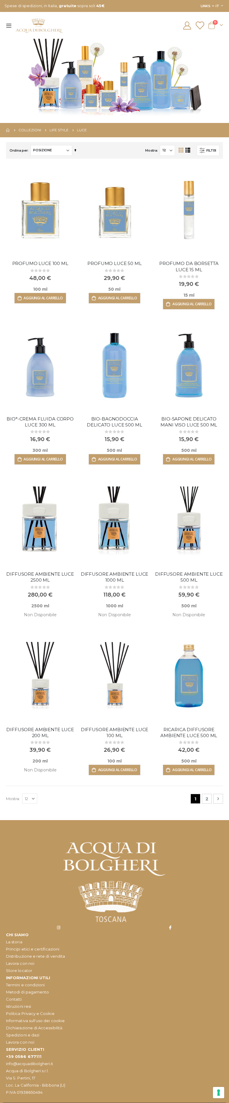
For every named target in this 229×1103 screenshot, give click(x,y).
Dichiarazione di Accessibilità (34, 1027)
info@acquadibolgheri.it (29, 1063)
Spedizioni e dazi (22, 1035)
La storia (14, 941)
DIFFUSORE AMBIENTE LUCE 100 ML (114, 732)
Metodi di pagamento (27, 992)
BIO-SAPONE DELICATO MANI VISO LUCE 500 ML (188, 422)
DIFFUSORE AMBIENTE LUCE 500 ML (189, 577)
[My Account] (187, 25)
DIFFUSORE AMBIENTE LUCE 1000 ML (114, 577)
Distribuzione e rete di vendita (35, 956)
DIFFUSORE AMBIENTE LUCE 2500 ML (40, 577)
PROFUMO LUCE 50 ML (114, 263)
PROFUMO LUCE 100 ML (40, 263)
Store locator (19, 970)
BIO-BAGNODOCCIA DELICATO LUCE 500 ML (114, 422)
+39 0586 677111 (23, 1056)
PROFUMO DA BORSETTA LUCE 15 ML (188, 266)
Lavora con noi (20, 963)
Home (8, 130)
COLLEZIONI (29, 130)
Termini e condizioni (25, 984)
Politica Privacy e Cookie (30, 1013)
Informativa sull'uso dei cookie (35, 1020)
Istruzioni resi (18, 1006)
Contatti (14, 999)
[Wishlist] (200, 25)
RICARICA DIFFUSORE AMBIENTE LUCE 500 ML (188, 732)
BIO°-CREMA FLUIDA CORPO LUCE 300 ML (40, 422)
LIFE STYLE (59, 130)
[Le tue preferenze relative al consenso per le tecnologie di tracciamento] (218, 1092)
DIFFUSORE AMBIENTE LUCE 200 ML (40, 732)
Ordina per (18, 150)
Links (206, 6)
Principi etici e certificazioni (32, 949)
